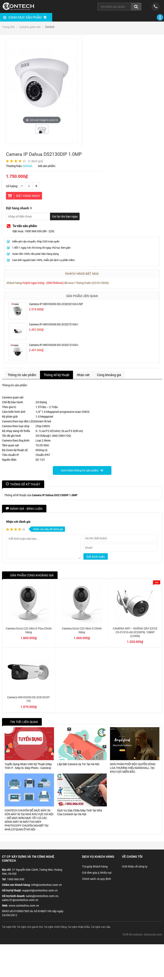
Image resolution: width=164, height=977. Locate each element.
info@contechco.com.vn (46, 885)
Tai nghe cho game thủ (30, 927)
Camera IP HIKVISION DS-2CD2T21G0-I (53, 324)
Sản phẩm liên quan (82, 296)
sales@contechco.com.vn (42, 896)
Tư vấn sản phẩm (25, 226)
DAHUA (27, 166)
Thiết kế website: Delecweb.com (142, 934)
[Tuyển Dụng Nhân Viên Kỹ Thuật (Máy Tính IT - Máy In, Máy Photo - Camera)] (29, 743)
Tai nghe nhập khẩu (79, 927)
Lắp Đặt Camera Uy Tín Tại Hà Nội (78, 764)
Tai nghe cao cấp (100, 927)
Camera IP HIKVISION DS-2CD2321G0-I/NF (56, 304)
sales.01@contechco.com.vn (20, 900)
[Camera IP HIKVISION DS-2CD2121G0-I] (18, 359)
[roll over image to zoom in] (41, 82)
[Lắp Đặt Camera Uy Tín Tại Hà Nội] (82, 743)
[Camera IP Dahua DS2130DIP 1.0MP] (41, 132)
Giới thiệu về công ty (134, 866)
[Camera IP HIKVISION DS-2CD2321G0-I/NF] (18, 318)
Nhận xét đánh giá (18, 522)
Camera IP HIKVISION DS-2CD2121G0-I (53, 345)
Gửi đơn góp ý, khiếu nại (97, 872)
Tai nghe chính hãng (55, 927)
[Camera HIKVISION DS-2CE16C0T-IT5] (28, 691)
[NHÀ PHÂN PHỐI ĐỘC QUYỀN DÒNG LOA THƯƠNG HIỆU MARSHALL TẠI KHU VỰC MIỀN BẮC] (134, 743)
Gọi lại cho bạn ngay (65, 216)
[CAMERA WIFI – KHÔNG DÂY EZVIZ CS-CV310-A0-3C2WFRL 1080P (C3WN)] (135, 622)
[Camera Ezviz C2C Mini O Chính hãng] (81, 622)
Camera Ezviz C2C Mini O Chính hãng (82, 630)
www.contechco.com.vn (24, 905)
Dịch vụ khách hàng (98, 856)
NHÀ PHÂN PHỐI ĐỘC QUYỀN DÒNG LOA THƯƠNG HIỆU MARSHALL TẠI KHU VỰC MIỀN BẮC (133, 767)
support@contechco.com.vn (40, 890)
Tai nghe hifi (9, 927)
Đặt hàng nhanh (17, 208)
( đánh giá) (35, 161)
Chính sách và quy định (96, 879)
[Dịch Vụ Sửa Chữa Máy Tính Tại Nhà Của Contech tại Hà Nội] (82, 789)
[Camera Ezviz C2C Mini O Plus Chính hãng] (28, 622)
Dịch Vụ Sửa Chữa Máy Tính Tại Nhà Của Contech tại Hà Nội (79, 812)
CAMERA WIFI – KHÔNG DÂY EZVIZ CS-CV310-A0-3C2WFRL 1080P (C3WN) (135, 632)
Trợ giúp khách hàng (95, 866)
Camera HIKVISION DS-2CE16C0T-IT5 (28, 699)
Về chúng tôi (132, 856)
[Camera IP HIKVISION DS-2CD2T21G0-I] (18, 339)
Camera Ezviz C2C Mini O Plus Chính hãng (29, 630)
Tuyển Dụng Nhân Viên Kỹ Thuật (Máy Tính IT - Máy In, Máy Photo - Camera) (28, 766)
